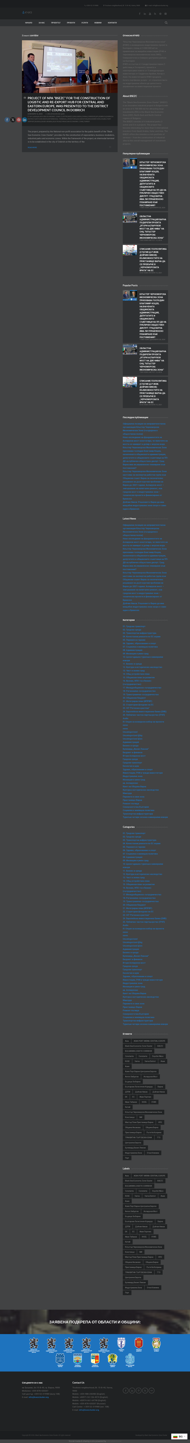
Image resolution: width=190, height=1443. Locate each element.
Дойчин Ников (141, 1092)
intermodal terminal (57, 119)
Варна (160, 1087)
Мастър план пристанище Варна (139, 1122)
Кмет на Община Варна (134, 786)
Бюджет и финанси (132, 752)
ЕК (126, 1097)
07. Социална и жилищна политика (140, 647)
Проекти (71, 23)
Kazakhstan (82, 119)
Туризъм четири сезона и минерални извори (145, 817)
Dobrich (102, 116)
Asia (35, 116)
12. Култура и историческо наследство (142, 667)
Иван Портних (145, 1097)
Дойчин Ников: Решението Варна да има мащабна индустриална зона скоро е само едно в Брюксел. (144, 505)
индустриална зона (133, 1153)
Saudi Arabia (46, 121)
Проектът (55, 23)
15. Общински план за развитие (139, 677)
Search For (165, 22)
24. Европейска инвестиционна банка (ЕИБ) (144, 711)
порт (127, 1158)
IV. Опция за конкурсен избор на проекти (143, 722)
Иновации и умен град (134, 779)
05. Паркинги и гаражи (134, 640)
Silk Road (57, 121)
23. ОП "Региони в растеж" (136, 708)
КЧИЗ (28, 12)
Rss (145, 1390)
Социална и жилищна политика (138, 810)
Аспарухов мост (151, 1077)
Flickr (151, 1390)
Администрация (131, 742)
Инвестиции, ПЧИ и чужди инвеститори (143, 773)
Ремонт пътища (131, 803)
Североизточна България (136, 807)
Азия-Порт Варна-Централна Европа (140, 1071)
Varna (137, 1061)
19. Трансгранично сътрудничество (141, 694)
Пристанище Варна (132, 800)
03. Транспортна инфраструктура (139, 633)
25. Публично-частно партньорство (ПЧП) (144, 715)
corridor (91, 116)
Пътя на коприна (154, 1132)
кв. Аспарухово (130, 783)
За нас (42, 23)
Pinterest (139, 1390)
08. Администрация (132, 650)
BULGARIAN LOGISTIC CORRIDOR (138, 1051)
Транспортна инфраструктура (138, 814)
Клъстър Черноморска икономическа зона (143, 1112)
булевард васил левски (135, 1148)
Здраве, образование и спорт (138, 769)
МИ (140, 1117)
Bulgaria (77, 116)
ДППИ (127, 1092)
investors (71, 119)
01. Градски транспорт (134, 626)
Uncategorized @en (55, 114)
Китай (127, 1107)
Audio (125, 718)
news (125, 725)
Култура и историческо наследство (141, 790)
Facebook (126, 1390)
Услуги (84, 23)
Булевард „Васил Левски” (136, 749)
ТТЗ (158, 1137)
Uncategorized (130, 732)
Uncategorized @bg (132, 735)
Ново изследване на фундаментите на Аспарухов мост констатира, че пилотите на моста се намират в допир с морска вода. (145, 440)
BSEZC (70, 116)
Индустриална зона (132, 776)
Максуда (127, 793)
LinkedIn (132, 1390)
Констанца (129, 1117)
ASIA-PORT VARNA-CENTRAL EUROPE (149, 1041)
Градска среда (130, 759)
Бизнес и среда (130, 745)
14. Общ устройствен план (136, 674)
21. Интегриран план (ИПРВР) (137, 701)
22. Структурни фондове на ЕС (138, 704)
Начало (28, 23)
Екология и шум (131, 766)
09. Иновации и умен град (136, 653)
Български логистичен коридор (139, 1087)
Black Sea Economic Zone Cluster (52, 116)
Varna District (150, 1061)
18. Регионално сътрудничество (139, 691)
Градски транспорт (132, 762)
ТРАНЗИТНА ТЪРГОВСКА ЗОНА (138, 1137)
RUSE (127, 1061)
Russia (38, 121)
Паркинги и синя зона (133, 797)
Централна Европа (133, 1143)
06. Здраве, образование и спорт (139, 643)
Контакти (112, 23)
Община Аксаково (133, 1127)
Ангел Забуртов (132, 1077)
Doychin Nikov (41, 119)
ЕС (133, 1097)
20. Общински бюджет (134, 698)
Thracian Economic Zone (72, 121)
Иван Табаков (131, 1102)
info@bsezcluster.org (39, 1397)
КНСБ (144, 1102)
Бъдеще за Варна (132, 1082)
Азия (163, 1061)
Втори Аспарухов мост (134, 756)
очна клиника (153, 1153)
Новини (97, 23)
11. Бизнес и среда (132, 664)
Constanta (129, 1056)
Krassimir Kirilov (95, 119)
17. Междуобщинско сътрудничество (142, 687)
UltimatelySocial (114, 1441)
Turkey (87, 121)
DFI (97, 116)
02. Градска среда (132, 630)
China (84, 116)
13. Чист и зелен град (134, 670)
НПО (160, 1122)
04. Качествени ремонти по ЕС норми (141, 636)
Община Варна (152, 1127)
